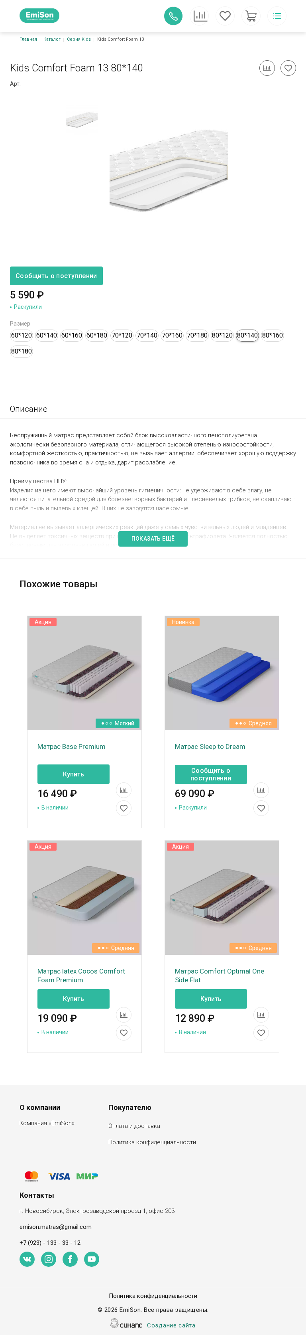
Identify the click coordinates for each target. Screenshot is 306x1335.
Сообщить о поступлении (56, 276)
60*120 (21, 335)
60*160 (71, 335)
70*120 (122, 335)
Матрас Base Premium (71, 746)
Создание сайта (171, 1325)
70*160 (172, 335)
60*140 (46, 335)
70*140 (147, 335)
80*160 (272, 335)
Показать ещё (153, 538)
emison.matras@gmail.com (56, 1226)
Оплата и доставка (134, 1126)
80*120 (222, 335)
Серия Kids (79, 39)
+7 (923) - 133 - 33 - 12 (50, 1242)
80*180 (21, 351)
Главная (28, 39)
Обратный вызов (173, 16)
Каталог (52, 39)
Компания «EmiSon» (47, 1123)
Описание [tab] (28, 409)
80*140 (247, 335)
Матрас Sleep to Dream (210, 746)
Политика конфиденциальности (152, 1142)
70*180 (197, 335)
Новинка (183, 622)
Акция (43, 622)
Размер (20, 323)
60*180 (96, 335)
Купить (73, 774)
